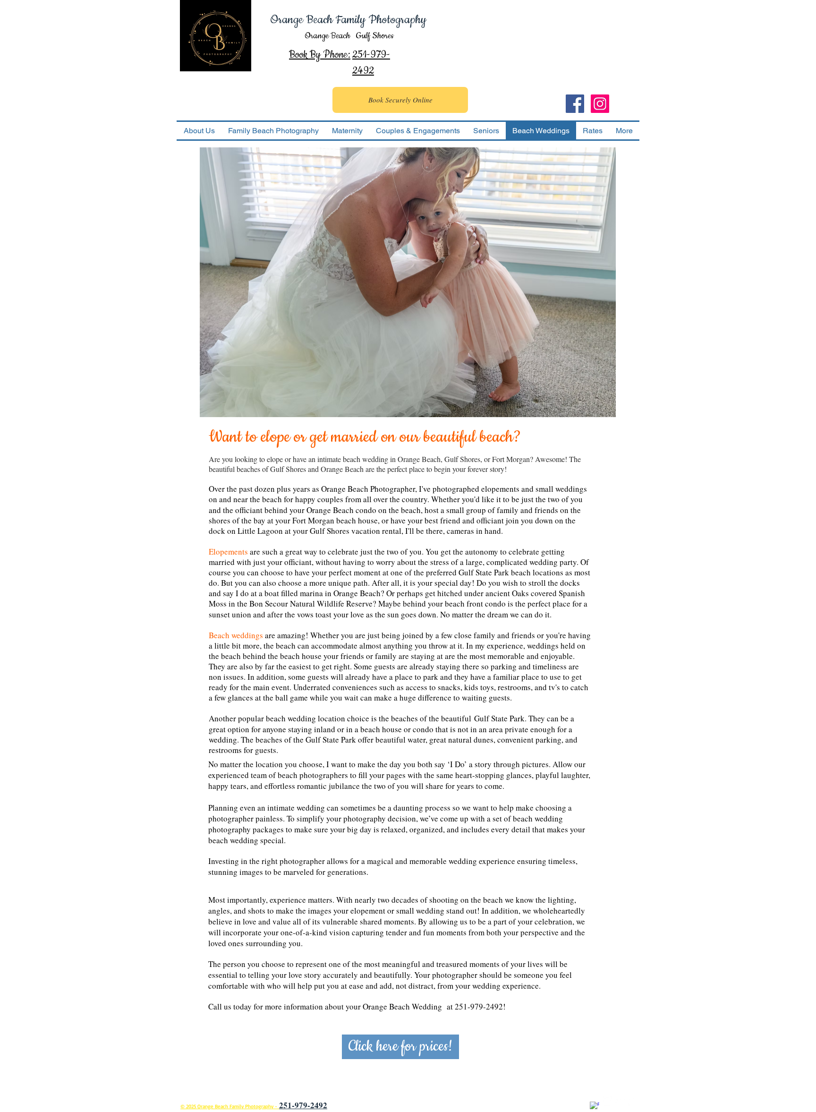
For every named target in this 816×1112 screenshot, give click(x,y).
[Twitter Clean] (620, 1101)
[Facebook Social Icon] (575, 103)
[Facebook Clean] (594, 1106)
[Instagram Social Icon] (600, 103)
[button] (408, 282)
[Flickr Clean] (633, 1101)
